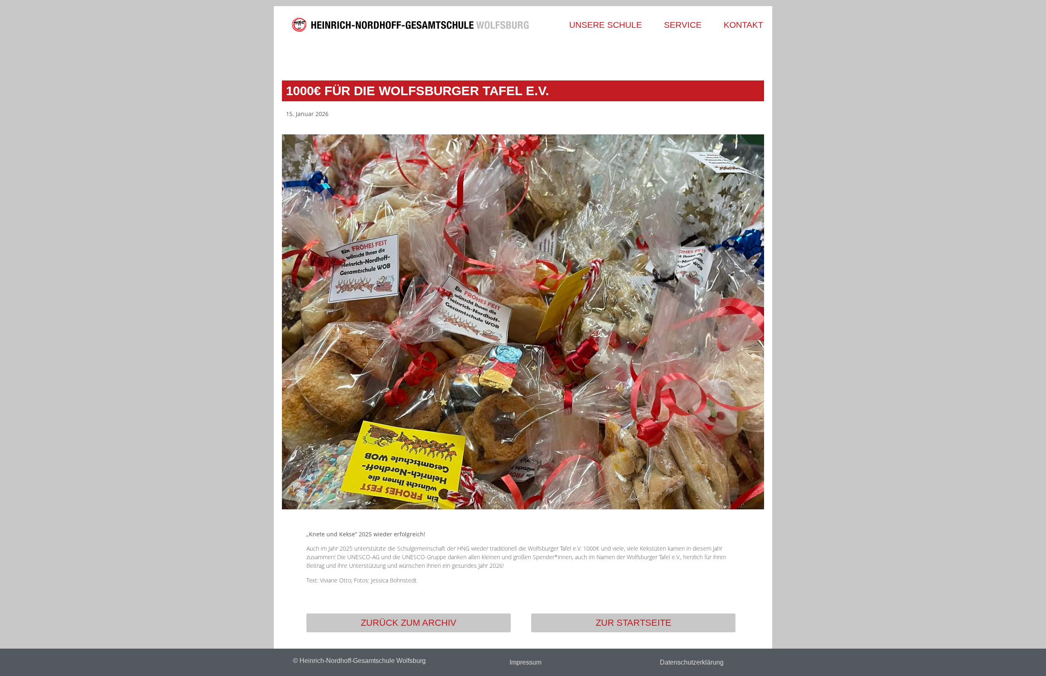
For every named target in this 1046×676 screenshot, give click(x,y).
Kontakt (743, 24)
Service (683, 24)
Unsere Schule (605, 24)
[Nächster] (642, 56)
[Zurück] (403, 56)
